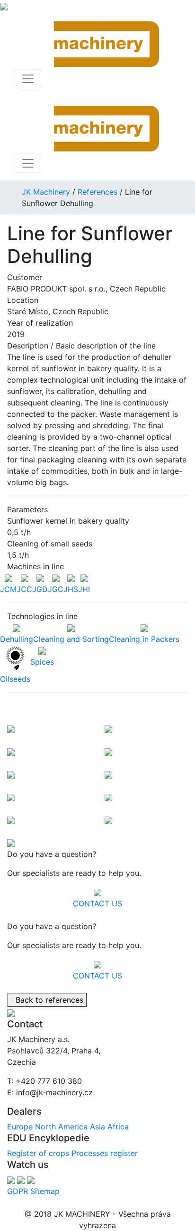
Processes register (104, 1153)
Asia (97, 1126)
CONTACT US (97, 903)
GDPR (17, 1191)
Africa (118, 1126)
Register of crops (38, 1153)
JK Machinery (46, 192)
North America (61, 1126)
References (97, 192)
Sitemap (45, 1191)
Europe (20, 1126)
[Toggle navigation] (28, 78)
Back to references (47, 1000)
